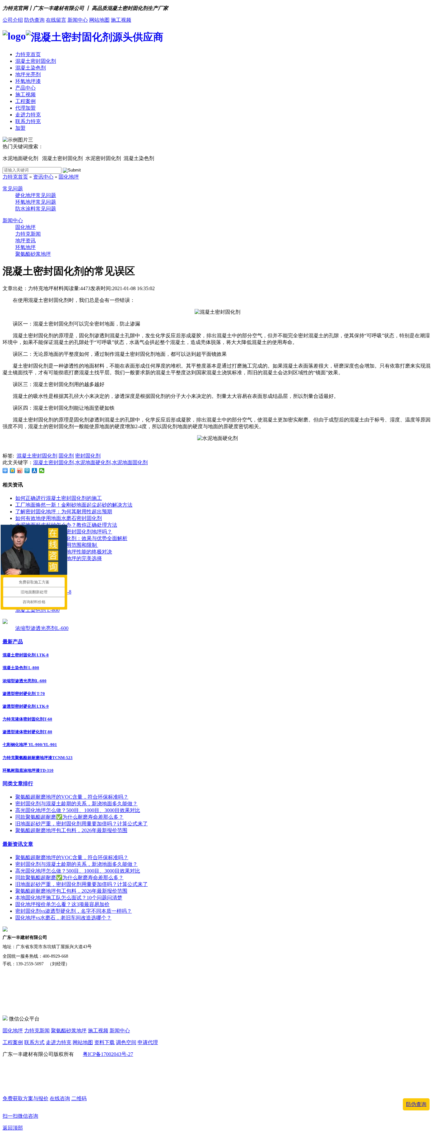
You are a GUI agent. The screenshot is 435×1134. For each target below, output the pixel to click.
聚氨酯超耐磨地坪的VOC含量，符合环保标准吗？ (71, 797)
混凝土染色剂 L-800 (37, 610)
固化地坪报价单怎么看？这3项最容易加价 (62, 904)
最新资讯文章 (18, 844)
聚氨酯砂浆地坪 (33, 254)
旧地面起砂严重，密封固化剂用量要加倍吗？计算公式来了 (81, 823)
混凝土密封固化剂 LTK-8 (26, 655)
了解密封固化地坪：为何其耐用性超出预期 (63, 511)
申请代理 (148, 1042)
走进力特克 (28, 114)
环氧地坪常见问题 (35, 202)
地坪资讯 (25, 240)
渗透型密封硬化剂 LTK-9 (26, 706)
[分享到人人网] (34, 470)
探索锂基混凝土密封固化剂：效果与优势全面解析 (71, 538)
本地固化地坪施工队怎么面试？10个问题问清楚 (68, 897)
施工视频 (121, 20)
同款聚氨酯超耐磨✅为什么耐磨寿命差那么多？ (69, 817)
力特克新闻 (28, 234)
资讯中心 (43, 176)
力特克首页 (28, 54)
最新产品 (13, 641)
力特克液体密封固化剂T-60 (27, 719)
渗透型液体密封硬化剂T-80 (27, 731)
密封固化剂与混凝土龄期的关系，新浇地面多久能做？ (76, 803)
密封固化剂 (88, 455)
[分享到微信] (42, 470)
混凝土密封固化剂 (35, 61)
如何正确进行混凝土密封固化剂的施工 (58, 498)
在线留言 (56, 20)
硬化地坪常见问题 (35, 195)
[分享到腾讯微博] (27, 470)
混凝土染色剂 (30, 67)
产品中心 (25, 88)
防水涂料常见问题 (35, 208)
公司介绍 (13, 20)
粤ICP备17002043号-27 (108, 1054)
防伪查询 (34, 20)
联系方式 (34, 1042)
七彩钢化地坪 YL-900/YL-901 (30, 744)
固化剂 (66, 455)
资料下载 (104, 1042)
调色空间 (126, 1042)
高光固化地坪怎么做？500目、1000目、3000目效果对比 (77, 810)
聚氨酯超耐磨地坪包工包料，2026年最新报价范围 (71, 830)
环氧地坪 (25, 247)
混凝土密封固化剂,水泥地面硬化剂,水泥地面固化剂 (90, 462)
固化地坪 (69, 176)
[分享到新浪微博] (20, 470)
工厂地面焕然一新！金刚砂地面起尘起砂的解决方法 (73, 505)
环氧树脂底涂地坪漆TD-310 (28, 770)
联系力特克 (28, 121)
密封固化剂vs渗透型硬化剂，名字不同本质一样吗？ (73, 911)
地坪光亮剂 (28, 74)
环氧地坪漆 (28, 81)
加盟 (20, 128)
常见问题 (13, 188)
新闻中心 (78, 20)
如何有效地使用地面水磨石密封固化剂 (58, 518)
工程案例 (25, 101)
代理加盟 (25, 108)
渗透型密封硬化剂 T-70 (24, 693)
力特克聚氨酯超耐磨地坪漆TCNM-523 (38, 757)
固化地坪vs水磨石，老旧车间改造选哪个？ (63, 917)
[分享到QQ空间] (12, 470)
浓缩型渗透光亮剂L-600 (41, 628)
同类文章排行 (18, 783)
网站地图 (99, 20)
